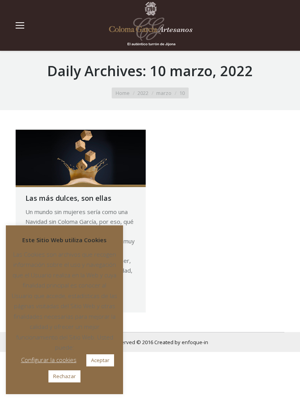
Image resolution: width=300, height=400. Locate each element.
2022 (143, 92)
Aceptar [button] (100, 360)
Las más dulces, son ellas (68, 198)
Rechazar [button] (64, 376)
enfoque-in (195, 342)
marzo (163, 92)
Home (123, 92)
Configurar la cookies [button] (49, 360)
